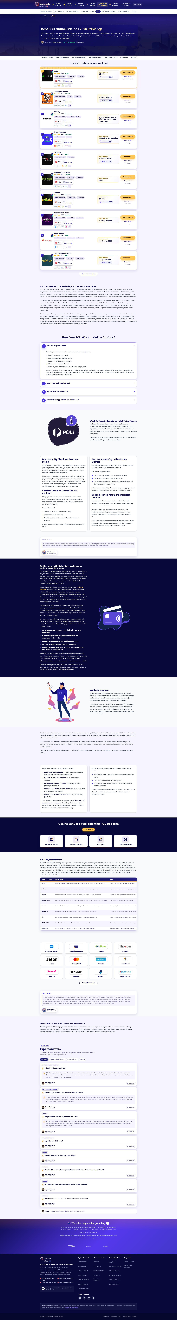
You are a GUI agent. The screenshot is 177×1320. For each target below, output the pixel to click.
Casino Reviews (83, 1284)
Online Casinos (82, 1262)
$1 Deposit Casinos (72, 11)
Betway (57, 112)
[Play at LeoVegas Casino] (47, 98)
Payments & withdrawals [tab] (57, 1059)
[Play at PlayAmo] (47, 159)
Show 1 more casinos (88, 274)
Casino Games (82, 1275)
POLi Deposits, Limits (95, 57)
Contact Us (96, 1275)
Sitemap (134, 1316)
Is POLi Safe (124, 57)
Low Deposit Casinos (57, 11)
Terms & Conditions (116, 1316)
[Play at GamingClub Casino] (47, 179)
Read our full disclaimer (71, 1307)
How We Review (129, 1262)
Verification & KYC (111, 57)
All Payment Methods (112, 1262)
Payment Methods (83, 1280)
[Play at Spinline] (47, 199)
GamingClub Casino (62, 172)
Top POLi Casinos (47, 57)
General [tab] (82, 1059)
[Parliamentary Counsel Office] (88, 1246)
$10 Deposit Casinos (108, 11)
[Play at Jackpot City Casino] (47, 219)
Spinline (57, 193)
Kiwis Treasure (60, 132)
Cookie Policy (126, 1316)
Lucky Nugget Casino (62, 253)
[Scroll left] (54, 11)
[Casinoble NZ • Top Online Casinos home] (42, 4)
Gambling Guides (83, 1289)
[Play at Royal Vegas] (47, 240)
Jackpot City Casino (62, 213)
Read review (127, 76)
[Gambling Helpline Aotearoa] (71, 1246)
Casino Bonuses (83, 1271)
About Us (96, 1262)
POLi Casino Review (62, 57)
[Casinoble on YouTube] (84, 1298)
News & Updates (98, 1271)
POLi (98, 11)
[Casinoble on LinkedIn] (80, 1298)
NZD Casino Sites (123, 11)
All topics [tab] (44, 1059)
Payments (48, 16)
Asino (56, 71)
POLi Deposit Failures (79, 57)
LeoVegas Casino (61, 92)
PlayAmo (57, 152)
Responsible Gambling (97, 1280)
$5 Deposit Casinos (87, 11)
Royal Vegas (59, 233)
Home (42, 16)
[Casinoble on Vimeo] (89, 1298)
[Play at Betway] (47, 118)
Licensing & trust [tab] (72, 1059)
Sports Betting (82, 1266)
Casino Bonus (88, 829)
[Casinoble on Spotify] (93, 1298)
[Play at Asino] (47, 75)
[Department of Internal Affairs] (105, 1246)
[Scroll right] (135, 11)
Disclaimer (106, 1316)
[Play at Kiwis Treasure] (47, 139)
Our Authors (97, 1266)
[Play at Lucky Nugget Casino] (47, 260)
